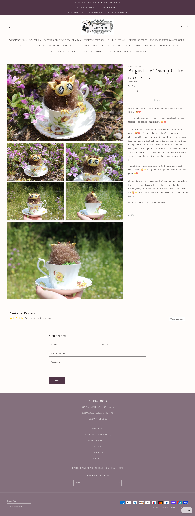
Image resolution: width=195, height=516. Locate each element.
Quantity (131, 86)
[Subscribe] (118, 483)
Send (57, 380)
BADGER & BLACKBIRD (167, 508)
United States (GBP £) (17, 506)
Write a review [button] (177, 319)
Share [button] (133, 215)
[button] (9, 27)
